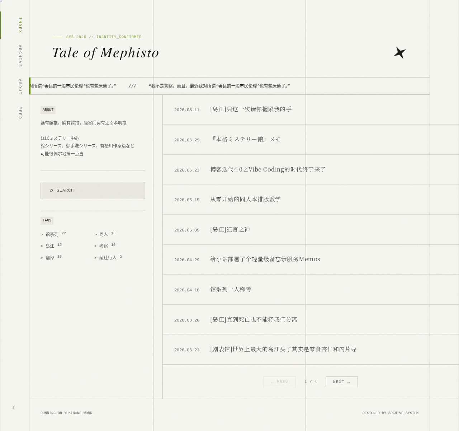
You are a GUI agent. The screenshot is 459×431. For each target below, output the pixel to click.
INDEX (20, 25)
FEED (20, 113)
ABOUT (20, 87)
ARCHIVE (20, 56)
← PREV (279, 382)
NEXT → (341, 382)
